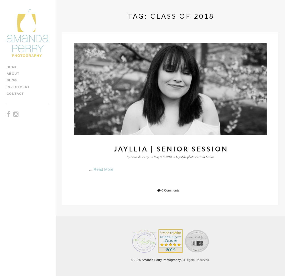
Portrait (200, 157)
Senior (210, 157)
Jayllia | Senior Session (171, 149)
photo (190, 157)
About (13, 73)
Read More (103, 169)
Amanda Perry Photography (161, 260)
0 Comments (170, 190)
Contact (15, 93)
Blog (12, 80)
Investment (18, 87)
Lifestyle (181, 157)
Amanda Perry (140, 157)
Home (12, 67)
